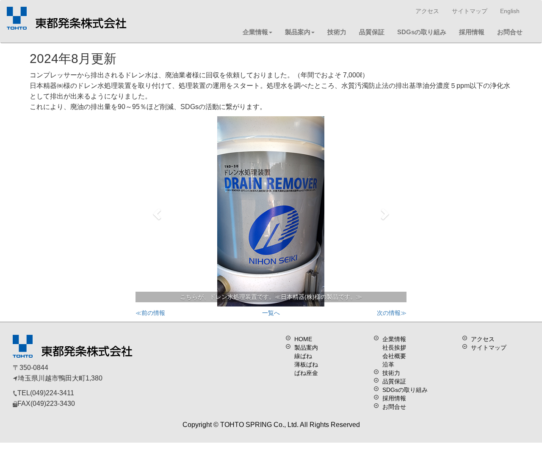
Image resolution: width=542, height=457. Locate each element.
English (510, 11)
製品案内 (297, 32)
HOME (303, 339)
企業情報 (394, 339)
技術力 (336, 32)
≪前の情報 (150, 312)
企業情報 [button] (255, 32)
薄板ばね (306, 364)
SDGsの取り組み (421, 32)
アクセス (427, 11)
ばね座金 (306, 372)
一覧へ (271, 312)
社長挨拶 (394, 347)
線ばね (303, 356)
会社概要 (394, 356)
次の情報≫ (391, 312)
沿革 (388, 364)
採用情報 (471, 32)
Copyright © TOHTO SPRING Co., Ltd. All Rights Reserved (271, 424)
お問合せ (510, 32)
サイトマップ (469, 11)
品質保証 (371, 32)
